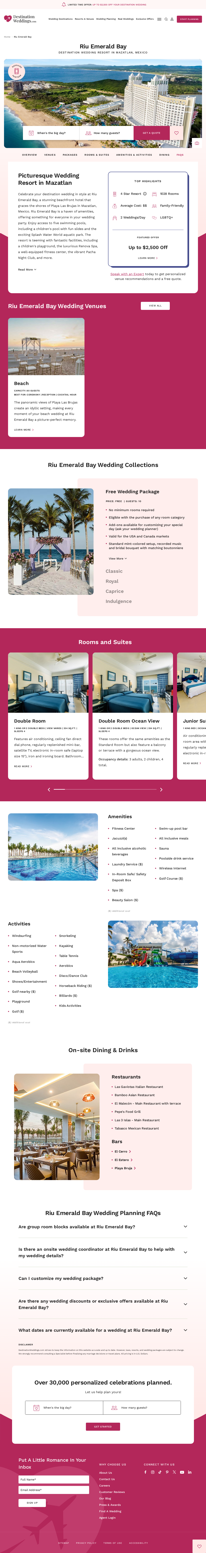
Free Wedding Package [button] (132, 491)
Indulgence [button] (119, 601)
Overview (29, 154)
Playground (21, 1001)
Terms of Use (112, 1543)
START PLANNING (189, 19)
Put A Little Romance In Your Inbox (52, 1463)
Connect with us (159, 1464)
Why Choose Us (112, 1464)
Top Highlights (147, 181)
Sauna (164, 848)
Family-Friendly (172, 205)
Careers (104, 1486)
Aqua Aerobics (23, 961)
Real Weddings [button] (126, 18)
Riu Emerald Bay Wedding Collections (103, 464)
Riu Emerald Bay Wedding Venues (57, 305)
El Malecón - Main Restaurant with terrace (148, 1103)
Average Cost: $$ (134, 205)
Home (7, 36)
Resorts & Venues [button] (84, 18)
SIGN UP (32, 1502)
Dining (164, 154)
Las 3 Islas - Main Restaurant (137, 1120)
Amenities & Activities (134, 154)
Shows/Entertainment (29, 981)
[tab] (59, 789)
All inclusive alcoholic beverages (129, 851)
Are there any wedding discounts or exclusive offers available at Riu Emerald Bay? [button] (93, 1304)
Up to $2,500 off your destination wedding (119, 4)
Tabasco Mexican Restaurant (137, 1128)
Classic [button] (114, 571)
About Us (105, 1473)
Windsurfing (21, 935)
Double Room (30, 721)
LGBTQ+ (166, 217)
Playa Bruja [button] (123, 1168)
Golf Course (171, 878)
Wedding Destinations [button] (60, 18)
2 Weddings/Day (133, 217)
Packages (70, 154)
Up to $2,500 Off (148, 247)
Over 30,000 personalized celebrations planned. (103, 1382)
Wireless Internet (172, 868)
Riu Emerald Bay (103, 46)
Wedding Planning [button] (106, 18)
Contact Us (107, 1479)
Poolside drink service (176, 858)
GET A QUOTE (151, 133)
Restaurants (126, 1077)
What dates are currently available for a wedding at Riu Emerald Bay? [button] (95, 1330)
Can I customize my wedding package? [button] (61, 1278)
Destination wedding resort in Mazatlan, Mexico (103, 52)
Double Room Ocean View (129, 721)
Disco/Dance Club (73, 975)
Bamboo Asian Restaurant (135, 1095)
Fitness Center (123, 828)
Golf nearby (24, 991)
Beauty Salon (125, 899)
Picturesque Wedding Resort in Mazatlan (48, 179)
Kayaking (66, 945)
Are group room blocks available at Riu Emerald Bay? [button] (77, 1226)
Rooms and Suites (105, 641)
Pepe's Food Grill (128, 1111)
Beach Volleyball (25, 971)
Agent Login (107, 1518)
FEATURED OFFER (148, 237)
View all (158, 307)
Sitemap (63, 1543)
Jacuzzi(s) (119, 838)
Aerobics (66, 965)
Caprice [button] (115, 591)
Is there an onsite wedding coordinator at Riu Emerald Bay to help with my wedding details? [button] (97, 1252)
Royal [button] (112, 581)
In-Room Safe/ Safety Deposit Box (129, 877)
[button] (197, 143)
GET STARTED (103, 1426)
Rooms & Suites (97, 154)
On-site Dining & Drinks (103, 1050)
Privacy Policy (86, 1543)
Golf (18, 1011)
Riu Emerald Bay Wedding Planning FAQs (103, 1212)
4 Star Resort (134, 193)
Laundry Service (127, 864)
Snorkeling (67, 935)
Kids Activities (70, 1005)
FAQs (180, 154)
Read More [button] (21, 766)
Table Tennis (68, 955)
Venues (50, 154)
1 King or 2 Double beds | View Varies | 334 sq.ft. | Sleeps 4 (45, 730)
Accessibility (138, 1543)
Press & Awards (110, 1505)
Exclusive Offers (145, 18)
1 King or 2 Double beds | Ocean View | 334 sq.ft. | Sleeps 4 (130, 730)
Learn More (146, 258)
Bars (117, 1141)
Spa (117, 890)
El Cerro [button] (121, 1151)
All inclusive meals (173, 838)
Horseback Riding (75, 985)
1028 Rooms (169, 193)
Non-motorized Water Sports (29, 948)
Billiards (68, 995)
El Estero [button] (122, 1159)
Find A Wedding (110, 1511)
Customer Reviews (112, 1492)
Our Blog (105, 1498)
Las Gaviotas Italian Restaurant (139, 1086)
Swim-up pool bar (173, 828)
